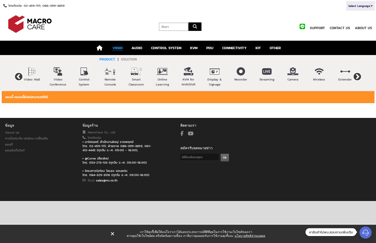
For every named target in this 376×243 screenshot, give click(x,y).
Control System (84, 82)
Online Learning (162, 82)
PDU (209, 48)
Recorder (240, 79)
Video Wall (32, 79)
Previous (18, 76)
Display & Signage (214, 82)
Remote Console (110, 82)
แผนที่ (9, 144)
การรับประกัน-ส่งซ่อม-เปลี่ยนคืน (26, 138)
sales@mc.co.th (107, 180)
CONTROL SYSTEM (166, 48)
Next (357, 76)
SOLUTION (129, 59)
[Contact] (365, 232)
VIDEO (117, 48)
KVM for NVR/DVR (188, 82)
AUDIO (136, 48)
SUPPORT (317, 27)
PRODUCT (107, 59)
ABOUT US (363, 27)
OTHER (275, 48)
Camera (292, 79)
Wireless (319, 79)
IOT (258, 48)
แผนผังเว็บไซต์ (15, 150)
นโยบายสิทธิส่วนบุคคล (250, 236)
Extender (345, 79)
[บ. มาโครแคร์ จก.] (63, 24)
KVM (194, 48)
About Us (12, 132)
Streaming (266, 79)
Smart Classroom (136, 82)
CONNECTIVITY (234, 48)
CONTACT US (340, 27)
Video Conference (58, 82)
